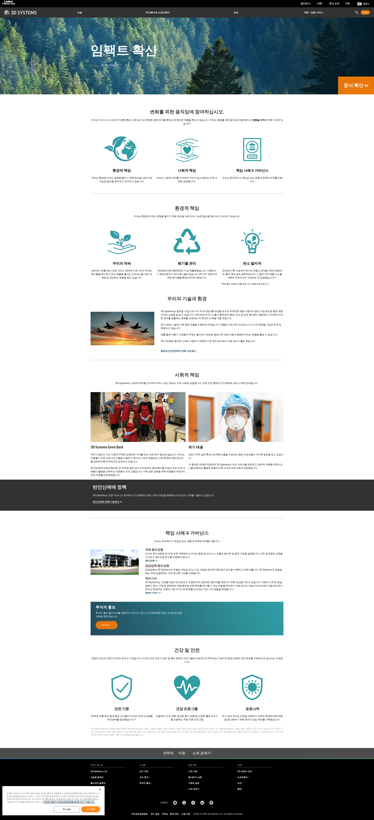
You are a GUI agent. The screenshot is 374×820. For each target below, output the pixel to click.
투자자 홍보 (145, 783)
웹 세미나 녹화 (195, 777)
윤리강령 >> (151, 560)
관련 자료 (192, 765)
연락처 (365, 12)
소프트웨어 (242, 777)
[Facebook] (193, 803)
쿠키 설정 (155, 813)
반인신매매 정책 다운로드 (106, 501)
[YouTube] (175, 803)
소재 (235, 12)
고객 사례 (192, 771)
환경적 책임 (122, 170)
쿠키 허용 (91, 809)
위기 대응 (195, 447)
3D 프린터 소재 (244, 771)
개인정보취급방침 (139, 813)
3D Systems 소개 (99, 771)
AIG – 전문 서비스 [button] (313, 12)
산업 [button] (79, 12)
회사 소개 (334, 3)
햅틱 (239, 788)
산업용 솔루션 (97, 777)
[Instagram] (211, 803)
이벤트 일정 (193, 783)
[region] (53, 800)
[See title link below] (122, 149)
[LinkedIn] (202, 803)
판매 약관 (174, 813)
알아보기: (306, 3)
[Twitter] (184, 803)
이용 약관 (185, 813)
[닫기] (100, 789)
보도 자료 (144, 771)
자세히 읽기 (106, 625)
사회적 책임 (187, 170)
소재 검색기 (201, 752)
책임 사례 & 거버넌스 (252, 170)
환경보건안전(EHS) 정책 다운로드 (178, 351)
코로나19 (252, 709)
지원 (319, 3)
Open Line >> (152, 592)
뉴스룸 (142, 765)
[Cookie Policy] (169, 814)
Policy (165, 813)
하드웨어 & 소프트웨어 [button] (158, 12)
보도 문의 (144, 777)
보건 (239, 783)
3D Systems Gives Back (107, 447)
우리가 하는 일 (97, 765)
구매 (347, 3)
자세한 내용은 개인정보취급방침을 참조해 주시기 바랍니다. (69, 802)
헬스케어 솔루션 (98, 783)
